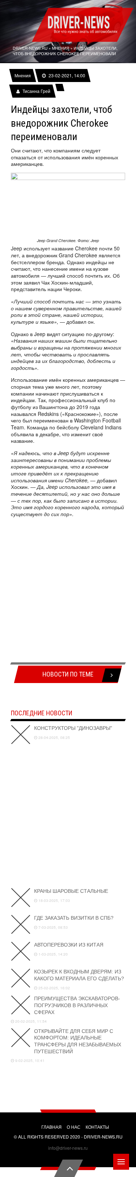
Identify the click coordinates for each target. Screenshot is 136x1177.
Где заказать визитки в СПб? (74, 918)
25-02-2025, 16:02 (53, 987)
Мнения (23, 75)
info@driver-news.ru (68, 1148)
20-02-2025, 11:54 (30, 1021)
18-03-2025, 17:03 (53, 900)
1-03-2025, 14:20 (52, 954)
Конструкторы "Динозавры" (73, 728)
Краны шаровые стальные (71, 891)
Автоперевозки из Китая (68, 945)
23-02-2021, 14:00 (67, 75)
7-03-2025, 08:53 (52, 927)
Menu (121, 1162)
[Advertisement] (68, 591)
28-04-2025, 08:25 (53, 737)
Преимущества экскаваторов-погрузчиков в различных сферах (77, 1005)
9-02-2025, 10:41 (29, 1060)
